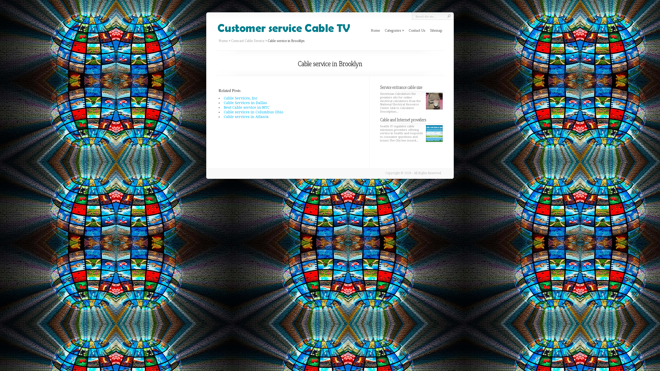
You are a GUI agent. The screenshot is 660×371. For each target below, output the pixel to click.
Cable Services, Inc (241, 98)
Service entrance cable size (401, 87)
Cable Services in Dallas (245, 103)
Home (223, 40)
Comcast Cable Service (248, 40)
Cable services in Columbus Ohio (253, 112)
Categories (394, 30)
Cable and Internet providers (403, 120)
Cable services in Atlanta (246, 117)
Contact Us (417, 30)
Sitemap (436, 30)
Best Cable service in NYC (247, 107)
